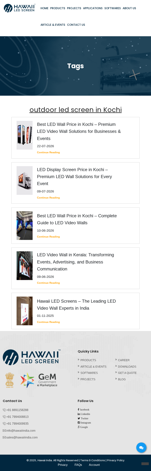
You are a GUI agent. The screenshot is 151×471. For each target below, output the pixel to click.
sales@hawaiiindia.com (22, 437)
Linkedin (85, 414)
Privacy (63, 464)
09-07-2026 (45, 191)
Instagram (85, 422)
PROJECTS (74, 8)
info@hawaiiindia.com (20, 430)
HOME (44, 8)
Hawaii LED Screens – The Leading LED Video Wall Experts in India (76, 305)
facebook (84, 409)
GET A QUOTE (127, 372)
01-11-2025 (45, 316)
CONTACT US (76, 25)
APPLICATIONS (93, 8)
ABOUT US (129, 8)
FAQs (78, 464)
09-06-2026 (45, 277)
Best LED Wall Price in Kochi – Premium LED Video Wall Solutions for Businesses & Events (79, 131)
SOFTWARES (112, 8)
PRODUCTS (57, 8)
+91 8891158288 (17, 410)
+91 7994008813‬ (17, 416)
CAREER (124, 360)
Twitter (84, 418)
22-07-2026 (45, 146)
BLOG (122, 379)
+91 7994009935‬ (17, 423)
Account (94, 464)
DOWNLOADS (127, 366)
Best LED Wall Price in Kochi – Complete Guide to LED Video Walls (77, 219)
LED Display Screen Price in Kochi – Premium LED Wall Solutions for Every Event (74, 176)
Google (84, 427)
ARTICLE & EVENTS (53, 25)
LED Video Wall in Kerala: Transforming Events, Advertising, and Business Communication (75, 261)
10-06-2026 (45, 230)
